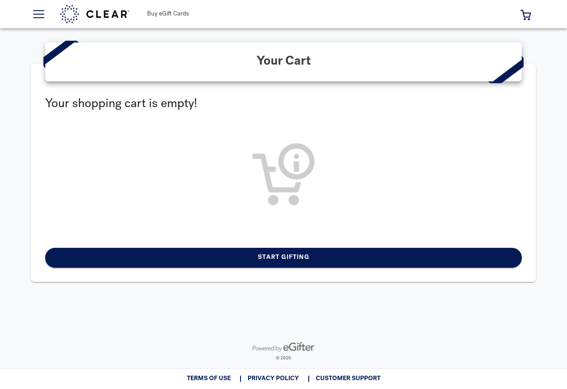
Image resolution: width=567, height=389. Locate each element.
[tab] (168, 14)
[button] (526, 14)
